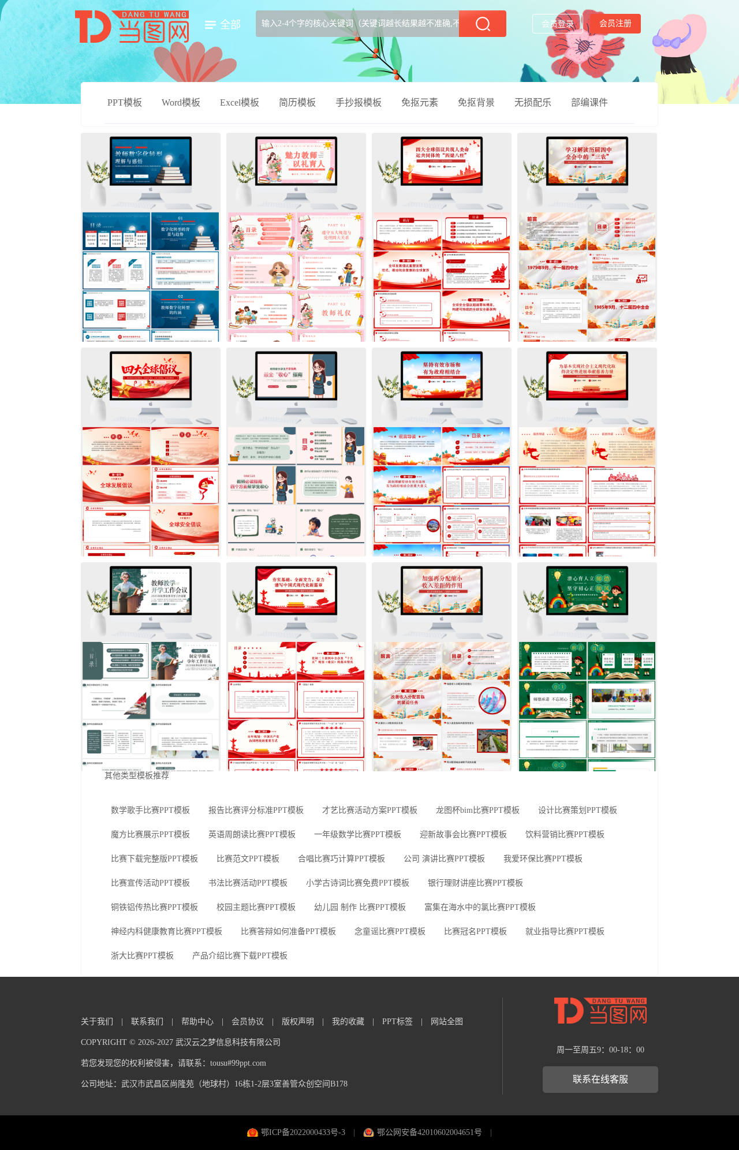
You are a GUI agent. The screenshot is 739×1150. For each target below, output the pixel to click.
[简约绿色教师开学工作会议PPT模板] (151, 666)
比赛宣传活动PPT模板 (150, 883)
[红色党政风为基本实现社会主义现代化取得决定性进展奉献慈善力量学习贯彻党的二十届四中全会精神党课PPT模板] (587, 452)
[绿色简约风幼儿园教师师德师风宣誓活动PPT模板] (587, 666)
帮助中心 (197, 1021)
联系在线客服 (600, 1079)
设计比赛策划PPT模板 (577, 810)
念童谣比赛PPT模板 (390, 931)
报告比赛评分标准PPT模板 (256, 810)
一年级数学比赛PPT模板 (357, 834)
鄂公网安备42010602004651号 (429, 1132)
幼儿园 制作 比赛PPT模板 (360, 907)
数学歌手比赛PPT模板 (150, 810)
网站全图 (447, 1021)
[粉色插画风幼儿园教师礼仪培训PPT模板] (296, 237)
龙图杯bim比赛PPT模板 (478, 810)
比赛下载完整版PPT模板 (154, 858)
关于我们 (97, 1021)
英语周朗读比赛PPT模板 (252, 834)
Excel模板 (239, 102)
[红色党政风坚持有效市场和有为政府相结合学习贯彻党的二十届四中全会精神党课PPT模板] (442, 452)
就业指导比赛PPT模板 (564, 931)
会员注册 (615, 23)
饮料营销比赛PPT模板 (564, 834)
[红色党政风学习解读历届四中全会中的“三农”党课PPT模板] (587, 237)
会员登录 (558, 24)
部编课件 (589, 102)
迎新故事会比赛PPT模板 (463, 834)
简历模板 (297, 102)
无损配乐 (532, 102)
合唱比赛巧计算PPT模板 (341, 858)
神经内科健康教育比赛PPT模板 (166, 931)
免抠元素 (419, 102)
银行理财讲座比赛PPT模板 (475, 883)
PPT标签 (397, 1021)
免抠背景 (476, 102)
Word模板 (181, 102)
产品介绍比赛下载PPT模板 (240, 955)
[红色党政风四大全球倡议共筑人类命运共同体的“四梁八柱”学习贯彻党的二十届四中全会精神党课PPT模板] (442, 237)
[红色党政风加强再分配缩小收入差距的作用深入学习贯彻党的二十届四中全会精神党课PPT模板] (442, 666)
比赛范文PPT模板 (248, 858)
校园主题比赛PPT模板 (256, 907)
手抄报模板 (358, 102)
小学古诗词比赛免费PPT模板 (357, 883)
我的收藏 (348, 1021)
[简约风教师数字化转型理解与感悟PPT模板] (151, 237)
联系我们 (147, 1021)
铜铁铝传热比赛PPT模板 (154, 907)
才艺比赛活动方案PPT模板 (369, 810)
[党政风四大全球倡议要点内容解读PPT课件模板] (151, 452)
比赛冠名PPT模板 (475, 931)
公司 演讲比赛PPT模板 (444, 858)
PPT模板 (124, 102)
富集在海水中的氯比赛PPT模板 (480, 907)
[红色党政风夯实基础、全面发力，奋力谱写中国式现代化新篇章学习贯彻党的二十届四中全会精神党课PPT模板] (296, 666)
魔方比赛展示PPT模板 (150, 834)
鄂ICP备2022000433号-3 (303, 1132)
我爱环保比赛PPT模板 (543, 858)
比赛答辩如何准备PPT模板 (288, 931)
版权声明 (298, 1021)
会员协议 (248, 1021)
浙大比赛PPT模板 (142, 955)
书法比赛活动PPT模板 (248, 883)
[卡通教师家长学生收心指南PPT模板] (296, 452)
